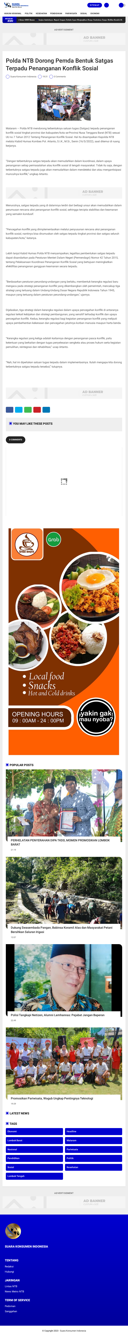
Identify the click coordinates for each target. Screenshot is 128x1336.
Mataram (71, 1140)
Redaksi (9, 1266)
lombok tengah (16, 1176)
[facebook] (9, 410)
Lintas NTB (11, 1286)
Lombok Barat (15, 1140)
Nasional (12, 1149)
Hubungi (9, 1271)
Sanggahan (11, 1311)
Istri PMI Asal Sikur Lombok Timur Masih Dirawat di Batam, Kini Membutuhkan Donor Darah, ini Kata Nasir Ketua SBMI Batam (61, 20)
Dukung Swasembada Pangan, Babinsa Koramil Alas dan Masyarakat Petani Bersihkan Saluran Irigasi (61, 929)
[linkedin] (46, 410)
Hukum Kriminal (13, 13)
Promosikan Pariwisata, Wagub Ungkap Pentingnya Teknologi (52, 1098)
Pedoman (10, 1306)
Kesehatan (41, 13)
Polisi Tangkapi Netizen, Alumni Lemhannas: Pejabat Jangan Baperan (57, 1015)
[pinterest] (37, 410)
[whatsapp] (28, 410)
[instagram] (15, 1252)
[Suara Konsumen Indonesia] (15, 8)
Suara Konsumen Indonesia (73, 1331)
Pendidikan (56, 13)
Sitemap (95, 5)
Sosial (83, 13)
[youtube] (19, 1252)
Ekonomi (95, 13)
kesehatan (72, 1167)
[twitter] (18, 410)
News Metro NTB (14, 1291)
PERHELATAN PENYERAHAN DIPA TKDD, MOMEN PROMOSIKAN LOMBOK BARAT (60, 842)
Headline (71, 1131)
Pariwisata (71, 13)
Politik (28, 13)
